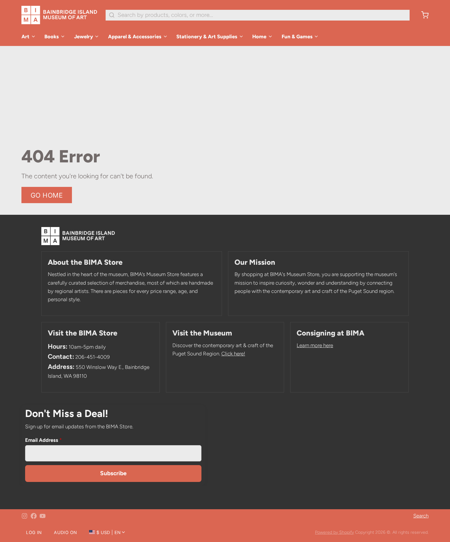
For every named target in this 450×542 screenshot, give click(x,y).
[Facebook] (34, 516)
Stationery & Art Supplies (206, 36)
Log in (34, 532)
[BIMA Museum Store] (59, 15)
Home (259, 36)
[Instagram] (24, 516)
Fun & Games (297, 36)
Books (51, 36)
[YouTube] (42, 516)
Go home (47, 195)
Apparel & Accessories (134, 36)
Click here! (233, 354)
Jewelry (83, 36)
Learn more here (315, 345)
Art (25, 36)
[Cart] (422, 15)
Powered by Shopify (334, 532)
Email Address (43, 440)
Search (421, 516)
